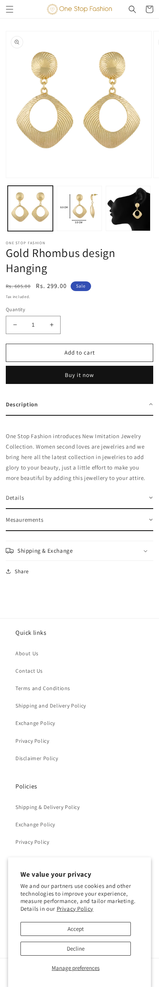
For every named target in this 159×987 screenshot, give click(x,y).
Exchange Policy (35, 723)
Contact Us (29, 670)
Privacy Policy (75, 908)
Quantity (15, 309)
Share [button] (22, 571)
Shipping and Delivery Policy (50, 705)
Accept (76, 928)
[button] (9, 9)
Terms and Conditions (42, 688)
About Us (27, 653)
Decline (76, 948)
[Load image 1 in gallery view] (30, 208)
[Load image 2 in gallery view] (79, 208)
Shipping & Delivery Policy (47, 807)
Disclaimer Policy (36, 758)
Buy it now (79, 375)
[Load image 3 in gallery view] (128, 208)
